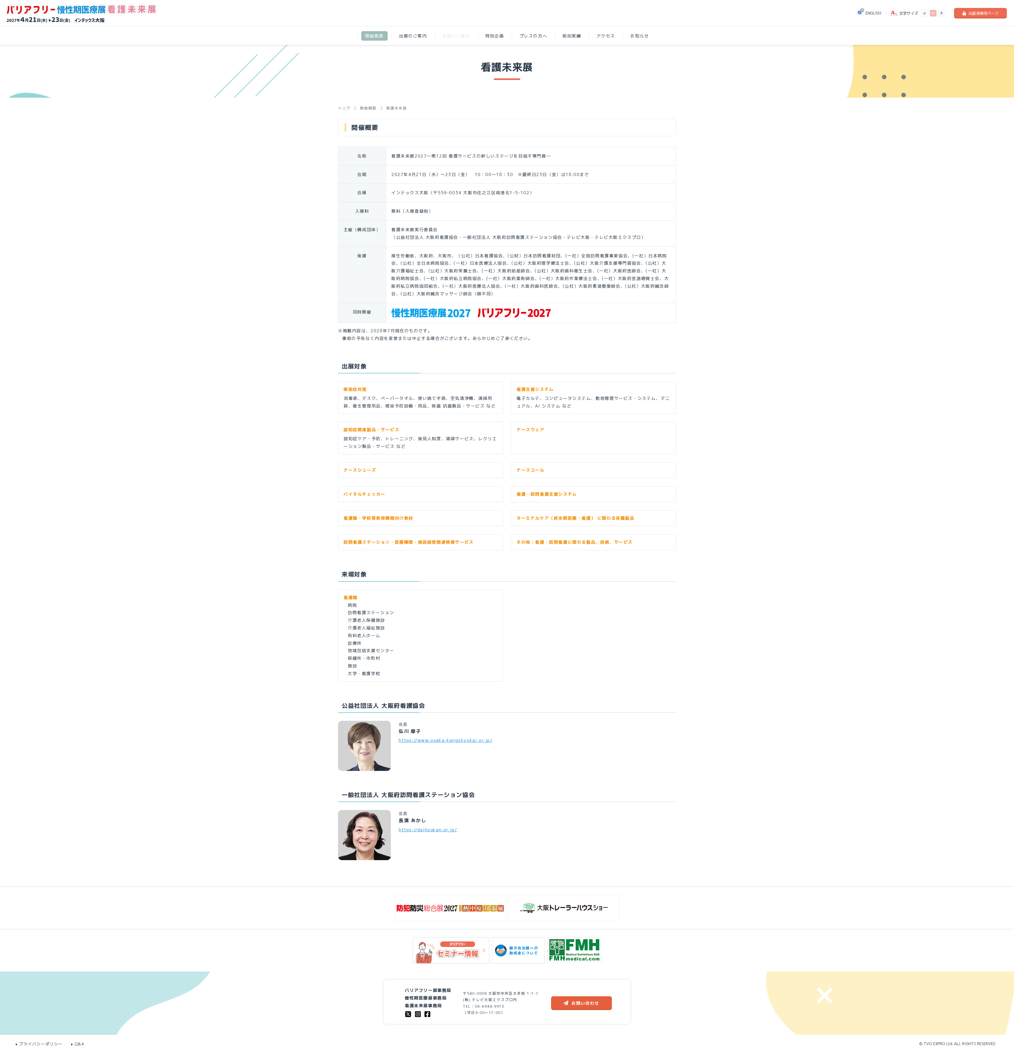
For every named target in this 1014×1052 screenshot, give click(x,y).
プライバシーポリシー (41, 1044)
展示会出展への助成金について (523, 950)
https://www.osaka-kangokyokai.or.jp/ (446, 740)
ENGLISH (873, 13)
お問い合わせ (585, 1003)
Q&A (79, 1044)
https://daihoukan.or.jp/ (428, 830)
